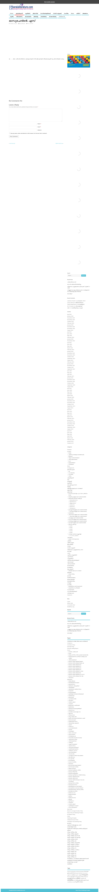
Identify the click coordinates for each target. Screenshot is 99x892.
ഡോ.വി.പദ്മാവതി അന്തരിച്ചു (74, 284)
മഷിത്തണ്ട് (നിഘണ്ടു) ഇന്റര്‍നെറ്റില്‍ (75, 860)
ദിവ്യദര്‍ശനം (71, 513)
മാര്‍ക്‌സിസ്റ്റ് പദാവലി (72, 862)
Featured (69, 449)
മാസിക (69, 576)
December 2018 (71, 422)
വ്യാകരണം (19, 16)
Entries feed (70, 603)
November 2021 (71, 365)
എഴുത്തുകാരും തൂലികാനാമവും (74, 689)
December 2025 (71, 318)
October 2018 (70, 425)
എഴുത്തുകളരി (71, 687)
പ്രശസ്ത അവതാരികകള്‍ (73, 560)
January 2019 (70, 420)
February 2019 (70, 418)
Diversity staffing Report (72, 648)
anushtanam (78, 871)
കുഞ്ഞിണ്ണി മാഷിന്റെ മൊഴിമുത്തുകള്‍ (76, 694)
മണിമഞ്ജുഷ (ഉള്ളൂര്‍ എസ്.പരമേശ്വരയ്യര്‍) (77, 521)
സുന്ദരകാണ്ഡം (72, 508)
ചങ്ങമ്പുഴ (82, 878)
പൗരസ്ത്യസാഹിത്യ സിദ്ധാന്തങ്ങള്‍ (75, 755)
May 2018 (69, 434)
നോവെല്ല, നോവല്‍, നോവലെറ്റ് (75, 737)
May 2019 (69, 413)
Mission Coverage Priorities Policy (75, 811)
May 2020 (69, 392)
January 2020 (70, 399)
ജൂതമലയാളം (71, 707)
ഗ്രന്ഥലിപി (70, 700)
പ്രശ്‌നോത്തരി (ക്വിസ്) (73, 749)
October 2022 (70, 356)
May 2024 (69, 335)
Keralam (69, 451)
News (72, 13)
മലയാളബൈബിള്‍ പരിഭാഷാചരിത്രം (76, 789)
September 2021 (71, 369)
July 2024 (69, 332)
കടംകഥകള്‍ (28, 16)
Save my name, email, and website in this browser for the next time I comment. (29, 133)
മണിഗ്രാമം (70, 763)
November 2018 (71, 423)
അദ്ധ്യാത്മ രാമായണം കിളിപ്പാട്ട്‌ (75, 498)
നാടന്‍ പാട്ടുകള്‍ (57, 13)
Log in (68, 601)
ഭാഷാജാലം (44, 16)
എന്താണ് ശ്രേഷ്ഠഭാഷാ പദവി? (74, 825)
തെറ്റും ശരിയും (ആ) (72, 832)
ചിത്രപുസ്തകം (70, 542)
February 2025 (70, 323)
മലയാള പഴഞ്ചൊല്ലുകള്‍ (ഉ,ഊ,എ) (76, 663)
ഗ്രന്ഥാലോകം (78, 306)
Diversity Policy (70, 646)
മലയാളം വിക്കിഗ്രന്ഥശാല (73, 776)
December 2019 (71, 400)
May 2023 (69, 346)
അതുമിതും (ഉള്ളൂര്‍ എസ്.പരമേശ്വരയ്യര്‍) (77, 496)
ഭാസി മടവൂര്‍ (12, 143)
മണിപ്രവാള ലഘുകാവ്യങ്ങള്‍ (74, 765)
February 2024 (70, 337)
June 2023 (69, 344)
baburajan (82, 871)
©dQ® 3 (71, 529)
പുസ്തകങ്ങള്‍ (70, 558)
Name (39, 123)
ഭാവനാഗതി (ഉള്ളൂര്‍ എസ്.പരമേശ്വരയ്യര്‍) (77, 519)
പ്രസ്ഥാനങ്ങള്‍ (71, 563)
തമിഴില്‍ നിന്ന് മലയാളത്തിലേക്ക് (74, 708)
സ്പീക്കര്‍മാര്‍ (71, 464)
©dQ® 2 (71, 527)
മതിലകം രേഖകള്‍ (72, 768)
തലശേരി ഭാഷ (71, 710)
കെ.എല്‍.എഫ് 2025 (72, 485)
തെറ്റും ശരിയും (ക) (71, 841)
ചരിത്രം (69, 541)
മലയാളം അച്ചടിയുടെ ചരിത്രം (74, 770)
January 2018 (70, 441)
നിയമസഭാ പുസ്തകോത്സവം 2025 (75, 549)
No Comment (30, 23)
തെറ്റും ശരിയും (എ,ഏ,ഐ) (73, 837)
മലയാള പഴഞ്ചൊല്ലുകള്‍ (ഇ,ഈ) (75, 661)
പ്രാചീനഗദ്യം (71, 754)
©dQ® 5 (71, 532)
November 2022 (71, 355)
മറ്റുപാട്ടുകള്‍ (70, 569)
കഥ (68, 479)
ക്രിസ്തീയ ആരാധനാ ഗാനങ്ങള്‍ (74, 488)
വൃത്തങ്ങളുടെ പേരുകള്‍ (73, 805)
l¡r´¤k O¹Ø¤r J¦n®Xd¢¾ (74, 535)
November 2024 (71, 328)
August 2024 (70, 330)
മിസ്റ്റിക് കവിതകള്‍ (72, 794)
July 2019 (69, 409)
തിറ (85, 878)
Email (39, 127)
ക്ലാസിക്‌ (69, 490)
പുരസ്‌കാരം (70, 556)
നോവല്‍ (69, 551)
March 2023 (70, 348)
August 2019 (70, 408)
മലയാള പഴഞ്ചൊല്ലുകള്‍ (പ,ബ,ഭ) (75, 671)
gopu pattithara (71, 873)
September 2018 (71, 427)
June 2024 (69, 333)
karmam (80, 873)
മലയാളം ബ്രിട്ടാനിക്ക (72, 771)
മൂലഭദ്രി (70, 799)
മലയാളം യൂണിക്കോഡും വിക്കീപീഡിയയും (77, 775)
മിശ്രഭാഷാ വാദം (71, 792)
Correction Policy (71, 644)
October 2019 (70, 404)
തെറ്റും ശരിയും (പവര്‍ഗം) (73, 849)
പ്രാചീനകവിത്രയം (72, 752)
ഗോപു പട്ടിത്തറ (76, 878)
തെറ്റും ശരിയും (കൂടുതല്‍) (73, 842)
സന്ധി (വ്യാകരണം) (72, 807)
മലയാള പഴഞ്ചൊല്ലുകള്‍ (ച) (74, 666)
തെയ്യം (70, 880)
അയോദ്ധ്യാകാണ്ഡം (74, 500)
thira (68, 876)
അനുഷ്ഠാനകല (78, 876)
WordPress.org (70, 606)
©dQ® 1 (71, 525)
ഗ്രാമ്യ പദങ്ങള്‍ (71, 702)
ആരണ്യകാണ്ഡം (73, 501)
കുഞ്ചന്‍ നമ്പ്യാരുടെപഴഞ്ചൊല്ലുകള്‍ (77, 828)
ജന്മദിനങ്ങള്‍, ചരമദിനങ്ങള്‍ (74, 705)
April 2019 (69, 415)
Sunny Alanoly (70, 302)
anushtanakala (72, 871)
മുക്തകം (70, 796)
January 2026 (70, 316)
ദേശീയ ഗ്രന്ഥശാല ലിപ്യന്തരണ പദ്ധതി (76, 718)
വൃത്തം (12, 16)
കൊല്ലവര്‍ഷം (71, 695)
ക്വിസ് (78, 13)
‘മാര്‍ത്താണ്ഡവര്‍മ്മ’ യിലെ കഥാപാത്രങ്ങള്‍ (77, 641)
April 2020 (69, 393)
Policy (68, 816)
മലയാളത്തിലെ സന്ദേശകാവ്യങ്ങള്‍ (75, 788)
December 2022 (71, 353)
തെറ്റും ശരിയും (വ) (71, 856)
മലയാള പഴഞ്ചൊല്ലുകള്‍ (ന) (74, 669)
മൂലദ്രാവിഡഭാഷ (72, 797)
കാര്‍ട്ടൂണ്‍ (69, 481)
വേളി (87, 880)
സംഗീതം (66, 13)
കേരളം (69, 453)
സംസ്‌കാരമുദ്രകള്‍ (45, 13)
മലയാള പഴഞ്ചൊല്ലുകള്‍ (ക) (74, 664)
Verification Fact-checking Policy (74, 821)
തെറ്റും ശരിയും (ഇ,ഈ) (72, 834)
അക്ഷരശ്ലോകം (71, 681)
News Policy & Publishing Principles (75, 812)
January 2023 (70, 351)
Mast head (69, 809)
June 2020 (69, 390)
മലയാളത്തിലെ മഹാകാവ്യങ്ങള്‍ (75, 786)
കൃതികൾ (27, 13)
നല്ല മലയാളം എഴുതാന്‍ (73, 723)
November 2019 (71, 402)
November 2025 (71, 319)
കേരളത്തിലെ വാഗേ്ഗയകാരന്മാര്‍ (75, 586)
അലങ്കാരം (85, 13)
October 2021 (70, 367)
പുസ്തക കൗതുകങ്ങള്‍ (72, 744)
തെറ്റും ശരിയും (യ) (71, 851)
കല (69, 471)
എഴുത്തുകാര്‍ (19, 13)
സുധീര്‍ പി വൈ (79, 882)
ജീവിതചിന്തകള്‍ (79, 302)
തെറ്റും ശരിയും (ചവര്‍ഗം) (73, 844)
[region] (37, 45)
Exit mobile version (49, 2)
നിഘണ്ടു (70, 729)
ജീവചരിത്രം (70, 544)
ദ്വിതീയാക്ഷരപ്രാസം (72, 721)
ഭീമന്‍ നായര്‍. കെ (59, 143)
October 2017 (70, 443)
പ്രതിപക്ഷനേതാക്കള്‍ (72, 459)
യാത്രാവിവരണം (71, 577)
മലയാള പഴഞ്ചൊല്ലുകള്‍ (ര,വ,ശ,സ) (76, 674)
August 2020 (70, 386)
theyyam (85, 875)
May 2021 (69, 372)
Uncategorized (70, 468)
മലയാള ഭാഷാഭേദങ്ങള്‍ (73, 773)
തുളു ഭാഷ (70, 713)
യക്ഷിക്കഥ (69, 864)
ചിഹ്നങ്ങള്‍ (70, 703)
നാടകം (69, 546)
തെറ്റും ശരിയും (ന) (71, 848)
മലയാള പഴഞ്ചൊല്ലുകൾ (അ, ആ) (75, 676)
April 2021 (69, 374)
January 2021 (70, 378)
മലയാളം (36, 16)
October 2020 (70, 383)
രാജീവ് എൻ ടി (83, 880)
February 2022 (70, 362)
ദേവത (74, 880)
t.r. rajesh (79, 875)
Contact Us (62, 16)
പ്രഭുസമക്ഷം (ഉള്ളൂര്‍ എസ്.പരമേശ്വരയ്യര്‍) (77, 514)
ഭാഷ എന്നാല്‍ (71, 758)
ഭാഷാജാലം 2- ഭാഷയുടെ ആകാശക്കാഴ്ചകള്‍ (78, 858)
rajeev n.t (69, 875)
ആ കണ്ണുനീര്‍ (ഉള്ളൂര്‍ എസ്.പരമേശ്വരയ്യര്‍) (77, 509)
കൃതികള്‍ (69, 483)
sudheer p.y (74, 875)
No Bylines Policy (71, 814)
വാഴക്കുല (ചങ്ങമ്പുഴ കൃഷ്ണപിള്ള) (74, 534)
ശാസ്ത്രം (69, 583)
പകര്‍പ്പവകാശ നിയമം (72, 739)
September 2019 (71, 406)
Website (39, 130)
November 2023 (71, 340)
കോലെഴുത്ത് (71, 697)
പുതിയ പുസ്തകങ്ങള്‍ (72, 555)
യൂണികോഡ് (71, 800)
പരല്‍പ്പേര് (70, 742)
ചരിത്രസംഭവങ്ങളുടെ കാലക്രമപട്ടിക (76, 454)
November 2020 (71, 381)
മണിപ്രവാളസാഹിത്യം (73, 766)
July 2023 (69, 342)
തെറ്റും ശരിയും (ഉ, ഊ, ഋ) (73, 835)
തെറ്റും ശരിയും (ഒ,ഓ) (72, 839)
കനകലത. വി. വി (81, 300)
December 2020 (71, 379)
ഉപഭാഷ (69, 823)
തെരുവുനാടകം (71, 715)
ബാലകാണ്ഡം (72, 504)
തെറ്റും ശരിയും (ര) (71, 853)
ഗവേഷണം (70, 537)
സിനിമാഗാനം (70, 593)
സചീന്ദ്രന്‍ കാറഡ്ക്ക (71, 881)
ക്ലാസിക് (35, 13)
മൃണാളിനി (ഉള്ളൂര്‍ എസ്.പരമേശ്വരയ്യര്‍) (77, 522)
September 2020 (71, 385)
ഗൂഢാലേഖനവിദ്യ (72, 698)
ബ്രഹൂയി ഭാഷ (71, 757)
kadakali (77, 873)
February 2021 (70, 376)
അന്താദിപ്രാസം (71, 684)
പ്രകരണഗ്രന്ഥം (72, 745)
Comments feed (71, 605)
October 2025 (70, 321)
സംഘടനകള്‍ (70, 589)
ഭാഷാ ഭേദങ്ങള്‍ (71, 760)
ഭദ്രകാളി (78, 880)
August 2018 (70, 429)
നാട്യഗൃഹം (71, 726)
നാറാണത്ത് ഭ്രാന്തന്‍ (72, 728)
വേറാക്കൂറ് (69, 293)
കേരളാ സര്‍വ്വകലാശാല (73, 539)
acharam (68, 871)
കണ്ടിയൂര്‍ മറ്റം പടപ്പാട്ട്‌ (77, 308)
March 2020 (70, 395)
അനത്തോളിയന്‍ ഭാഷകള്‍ (73, 682)
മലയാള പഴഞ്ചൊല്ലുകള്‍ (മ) (74, 672)
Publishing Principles (72, 818)
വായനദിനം (70, 802)
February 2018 (70, 439)
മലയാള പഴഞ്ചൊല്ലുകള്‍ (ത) (74, 668)
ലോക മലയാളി (70, 579)
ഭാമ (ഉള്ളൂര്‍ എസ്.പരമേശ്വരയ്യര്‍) (75, 517)
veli (70, 876)
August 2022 (70, 360)
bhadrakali (86, 871)
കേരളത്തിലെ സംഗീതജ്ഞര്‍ (74, 588)
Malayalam (69, 679)
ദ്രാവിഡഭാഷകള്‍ (72, 720)
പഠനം (68, 553)
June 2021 (69, 370)
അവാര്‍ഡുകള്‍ (70, 469)
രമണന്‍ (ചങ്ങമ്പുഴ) (72, 524)
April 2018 (69, 436)
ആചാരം (86, 876)
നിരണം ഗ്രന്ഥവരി (72, 732)
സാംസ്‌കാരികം (71, 472)
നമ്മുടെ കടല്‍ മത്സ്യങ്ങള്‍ (73, 457)
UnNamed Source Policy (72, 819)
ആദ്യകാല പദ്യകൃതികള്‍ (73, 685)
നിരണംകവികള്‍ (71, 734)
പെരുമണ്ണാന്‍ (81, 304)
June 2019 (69, 411)
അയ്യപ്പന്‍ (83, 876)
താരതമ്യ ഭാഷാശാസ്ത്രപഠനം (74, 711)
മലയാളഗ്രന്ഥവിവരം (72, 784)
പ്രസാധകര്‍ (70, 562)
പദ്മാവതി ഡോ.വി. (71, 282)
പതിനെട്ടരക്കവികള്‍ (72, 659)
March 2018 (70, 438)
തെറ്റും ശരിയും (71, 574)
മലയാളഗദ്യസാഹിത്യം (73, 783)
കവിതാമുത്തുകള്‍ (72, 692)
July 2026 (69, 314)
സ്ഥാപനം (69, 595)
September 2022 (71, 358)
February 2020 (70, 397)
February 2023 (70, 349)
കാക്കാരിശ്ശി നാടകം (71, 826)
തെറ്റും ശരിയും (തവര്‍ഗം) (73, 846)
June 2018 (69, 432)
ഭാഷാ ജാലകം (52, 16)
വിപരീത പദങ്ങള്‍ (71, 804)
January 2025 (70, 325)
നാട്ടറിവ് (70, 724)
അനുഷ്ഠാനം (73, 876)
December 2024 (71, 326)
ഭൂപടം (69, 461)
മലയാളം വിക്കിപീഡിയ (73, 778)
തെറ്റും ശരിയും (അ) (72, 716)
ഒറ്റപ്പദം (69, 653)
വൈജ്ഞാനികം (71, 581)
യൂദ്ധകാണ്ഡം (72, 506)
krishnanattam (85, 873)
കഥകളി (69, 878)
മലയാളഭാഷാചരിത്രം (72, 791)
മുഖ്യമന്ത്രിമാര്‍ (71, 462)
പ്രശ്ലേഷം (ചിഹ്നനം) (72, 750)
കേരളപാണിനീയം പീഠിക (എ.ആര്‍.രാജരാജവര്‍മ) (78, 655)
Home (11, 13)
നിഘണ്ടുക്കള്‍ (71, 731)
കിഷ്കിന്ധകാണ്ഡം (73, 503)
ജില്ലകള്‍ (70, 456)
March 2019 (70, 416)
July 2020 (69, 388)
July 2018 (69, 430)
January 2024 (70, 339)
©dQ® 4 (71, 530)
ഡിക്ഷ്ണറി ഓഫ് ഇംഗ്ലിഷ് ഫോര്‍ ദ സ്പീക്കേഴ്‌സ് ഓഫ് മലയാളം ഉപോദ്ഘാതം (78, 290)
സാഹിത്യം (70, 474)
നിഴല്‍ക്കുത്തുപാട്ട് (72, 736)
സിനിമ (69, 476)
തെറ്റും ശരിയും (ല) (71, 855)
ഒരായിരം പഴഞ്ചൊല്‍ (73, 651)
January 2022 (70, 363)
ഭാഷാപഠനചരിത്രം (72, 762)
